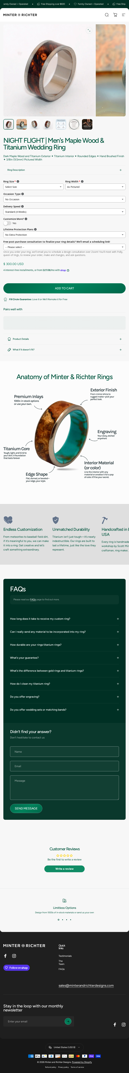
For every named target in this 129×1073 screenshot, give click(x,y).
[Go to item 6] (74, 124)
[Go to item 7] (87, 124)
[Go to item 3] (35, 124)
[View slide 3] (66, 920)
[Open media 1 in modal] (89, 30)
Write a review (64, 868)
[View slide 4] (71, 920)
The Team (61, 962)
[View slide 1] (58, 920)
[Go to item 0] (8, 124)
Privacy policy (63, 1067)
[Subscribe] (68, 1021)
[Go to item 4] (48, 124)
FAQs (33, 599)
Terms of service (77, 1067)
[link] (26, 520)
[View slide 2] (62, 920)
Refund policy (50, 1067)
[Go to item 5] (61, 124)
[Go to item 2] (21, 124)
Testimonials (65, 955)
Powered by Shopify (82, 1062)
